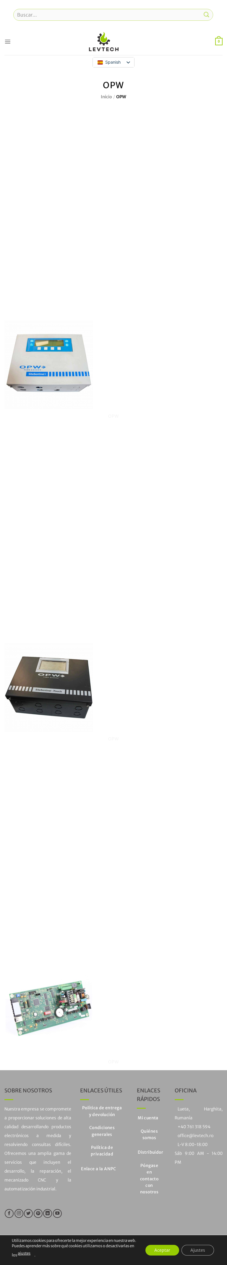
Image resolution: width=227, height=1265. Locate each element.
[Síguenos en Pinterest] (38, 1213)
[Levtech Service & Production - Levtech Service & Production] (104, 42)
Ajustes (197, 1250)
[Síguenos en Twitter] (28, 1213)
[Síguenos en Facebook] (9, 1213)
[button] (7, 41)
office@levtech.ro (195, 1135)
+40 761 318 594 (194, 1126)
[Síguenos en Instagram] (18, 1213)
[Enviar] (207, 14)
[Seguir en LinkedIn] (47, 1213)
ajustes (24, 1253)
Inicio (106, 96)
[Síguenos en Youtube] (57, 1213)
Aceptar (162, 1250)
